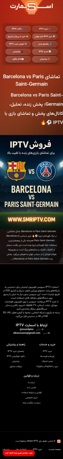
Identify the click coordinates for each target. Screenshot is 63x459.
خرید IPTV (51, 302)
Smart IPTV (32, 441)
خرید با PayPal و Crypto (47, 366)
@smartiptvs (26, 329)
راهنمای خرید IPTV (16, 351)
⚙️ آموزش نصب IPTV (18, 44)
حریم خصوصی (32, 397)
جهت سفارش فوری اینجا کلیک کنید (19, 453)
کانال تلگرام (17, 59)
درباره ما (31, 382)
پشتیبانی (15, 361)
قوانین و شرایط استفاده (31, 392)
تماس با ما (31, 387)
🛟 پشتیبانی (45, 59)
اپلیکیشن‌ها (21, 449)
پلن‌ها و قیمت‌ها (47, 356)
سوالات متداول (16, 366)
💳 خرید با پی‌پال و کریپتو (18, 36)
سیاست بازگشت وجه (32, 403)
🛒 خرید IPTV (45, 28)
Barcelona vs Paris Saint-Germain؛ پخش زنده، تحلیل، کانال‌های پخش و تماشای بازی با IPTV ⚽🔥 (34, 109)
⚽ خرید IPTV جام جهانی (45, 36)
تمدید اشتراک (47, 361)
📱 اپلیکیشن (18, 51)
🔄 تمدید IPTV (45, 51)
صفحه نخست (55, 449)
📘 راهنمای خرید (45, 44)
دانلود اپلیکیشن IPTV (16, 356)
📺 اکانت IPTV (18, 28)
